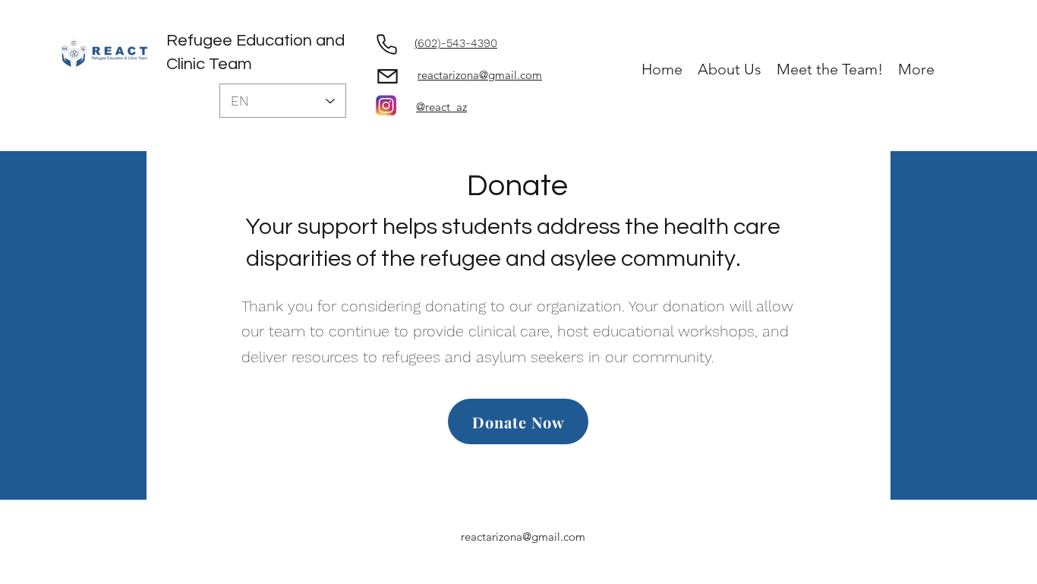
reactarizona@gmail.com (523, 536)
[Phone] (386, 44)
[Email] (387, 76)
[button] (729, 69)
